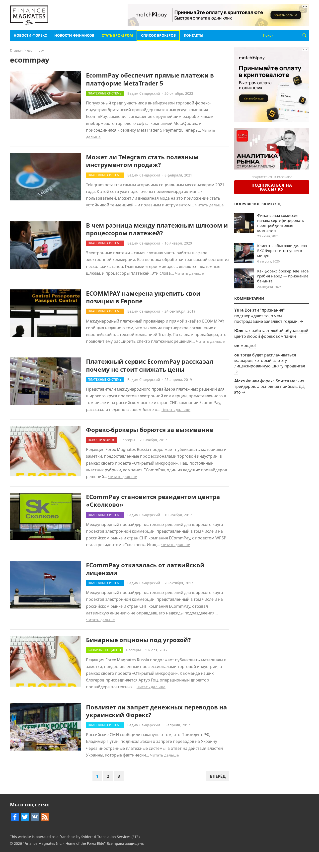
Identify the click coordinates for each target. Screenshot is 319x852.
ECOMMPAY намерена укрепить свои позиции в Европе (143, 297)
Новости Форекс (30, 35)
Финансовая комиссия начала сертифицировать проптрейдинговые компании (280, 223)
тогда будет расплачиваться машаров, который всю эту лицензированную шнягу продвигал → (269, 363)
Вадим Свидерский (143, 93)
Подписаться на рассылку (271, 187)
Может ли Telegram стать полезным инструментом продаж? (142, 161)
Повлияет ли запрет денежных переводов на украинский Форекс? (156, 711)
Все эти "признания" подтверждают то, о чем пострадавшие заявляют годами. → (268, 315)
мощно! (248, 345)
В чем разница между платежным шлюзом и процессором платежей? (157, 229)
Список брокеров (158, 35)
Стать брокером (117, 35)
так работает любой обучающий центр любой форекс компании (271, 333)
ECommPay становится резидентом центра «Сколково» (153, 501)
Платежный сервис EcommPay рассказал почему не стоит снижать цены (149, 365)
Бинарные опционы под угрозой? (138, 640)
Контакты (193, 35)
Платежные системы (105, 93)
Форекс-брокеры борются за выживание (149, 430)
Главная (16, 50)
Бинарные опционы (104, 650)
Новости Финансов (74, 35)
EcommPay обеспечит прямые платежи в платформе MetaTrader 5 (150, 79)
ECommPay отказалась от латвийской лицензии (145, 569)
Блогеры (127, 439)
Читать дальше (209, 204)
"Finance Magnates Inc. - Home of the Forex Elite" (64, 843)
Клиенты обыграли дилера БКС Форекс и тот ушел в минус (282, 250)
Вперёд (218, 776)
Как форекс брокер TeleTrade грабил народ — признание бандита (283, 275)
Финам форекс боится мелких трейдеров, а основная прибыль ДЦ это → (269, 386)
